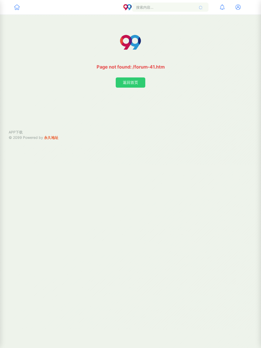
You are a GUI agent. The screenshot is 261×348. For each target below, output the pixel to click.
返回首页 (130, 82)
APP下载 (16, 132)
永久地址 (51, 137)
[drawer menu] (17, 7)
